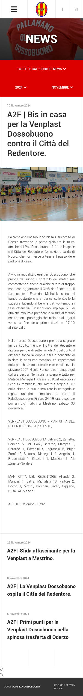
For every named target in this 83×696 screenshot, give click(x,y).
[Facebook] (62, 9)
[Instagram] (76, 9)
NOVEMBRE (60, 87)
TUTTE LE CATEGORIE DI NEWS (39, 69)
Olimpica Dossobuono (26, 686)
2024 (19, 87)
